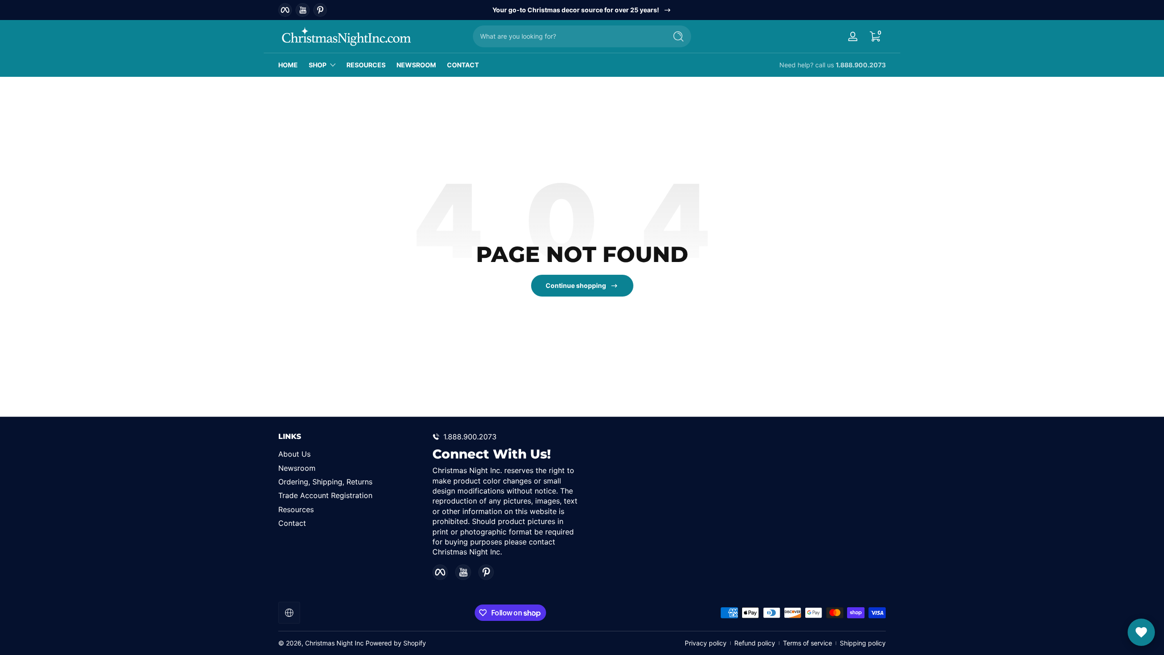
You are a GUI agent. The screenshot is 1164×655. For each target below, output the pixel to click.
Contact (292, 523)
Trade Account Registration (325, 495)
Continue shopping (576, 285)
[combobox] (567, 36)
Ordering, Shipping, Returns (325, 481)
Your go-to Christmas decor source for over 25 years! (575, 10)
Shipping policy (863, 643)
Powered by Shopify (396, 643)
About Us (294, 453)
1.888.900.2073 (861, 65)
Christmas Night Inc (334, 643)
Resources (296, 509)
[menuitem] (350, 454)
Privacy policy (706, 643)
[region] (582, 10)
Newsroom (297, 468)
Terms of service (807, 643)
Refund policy (754, 643)
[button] (875, 36)
